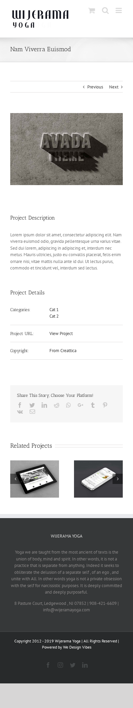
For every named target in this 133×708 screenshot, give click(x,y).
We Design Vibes (77, 647)
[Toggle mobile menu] (119, 10)
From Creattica (62, 350)
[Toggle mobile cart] (91, 10)
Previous (95, 87)
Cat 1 (54, 310)
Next (113, 87)
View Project (61, 333)
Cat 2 (54, 316)
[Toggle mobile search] (105, 10)
